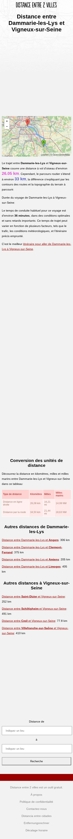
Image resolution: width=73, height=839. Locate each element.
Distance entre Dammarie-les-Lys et (30, 540)
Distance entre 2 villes (24, 787)
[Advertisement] (36, 72)
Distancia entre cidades (36, 816)
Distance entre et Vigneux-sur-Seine (33, 596)
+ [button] (7, 121)
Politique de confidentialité (36, 801)
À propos (36, 794)
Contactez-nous (36, 808)
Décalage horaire (37, 830)
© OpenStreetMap (60, 154)
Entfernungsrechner (36, 823)
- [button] (7, 126)
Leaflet (44, 154)
